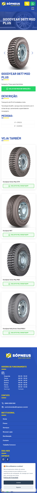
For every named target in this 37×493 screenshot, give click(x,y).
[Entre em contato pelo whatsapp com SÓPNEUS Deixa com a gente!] (33, 4)
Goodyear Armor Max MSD (11, 280)
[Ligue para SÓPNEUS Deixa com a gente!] (27, 4)
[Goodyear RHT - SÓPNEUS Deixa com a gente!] (18, 210)
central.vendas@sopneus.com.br (16, 407)
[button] (32, 53)
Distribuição (7, 436)
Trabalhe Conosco (9, 445)
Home (5, 419)
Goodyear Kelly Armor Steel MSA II (14, 328)
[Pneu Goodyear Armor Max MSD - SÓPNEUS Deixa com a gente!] (18, 259)
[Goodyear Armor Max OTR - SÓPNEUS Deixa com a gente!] (18, 162)
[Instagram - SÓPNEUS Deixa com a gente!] (3, 459)
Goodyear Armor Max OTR (11, 182)
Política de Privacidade (11, 477)
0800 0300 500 (10, 403)
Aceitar (18, 482)
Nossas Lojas (8, 432)
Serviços (6, 427)
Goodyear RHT (7, 230)
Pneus (5, 423)
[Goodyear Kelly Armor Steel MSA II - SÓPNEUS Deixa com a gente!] (18, 308)
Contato (6, 440)
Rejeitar (18, 487)
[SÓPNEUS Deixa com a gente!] (10, 3)
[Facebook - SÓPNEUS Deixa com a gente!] (7, 459)
